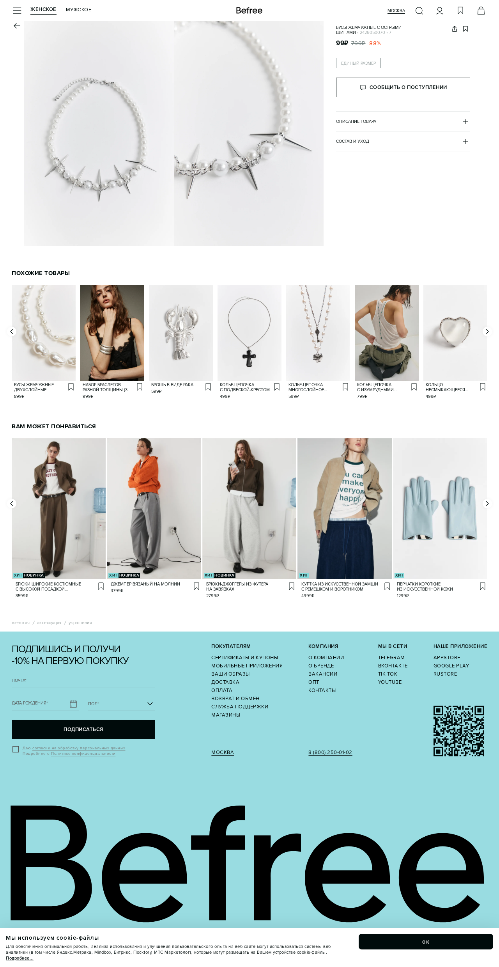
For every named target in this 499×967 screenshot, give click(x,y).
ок (426, 941)
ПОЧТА (19, 680)
